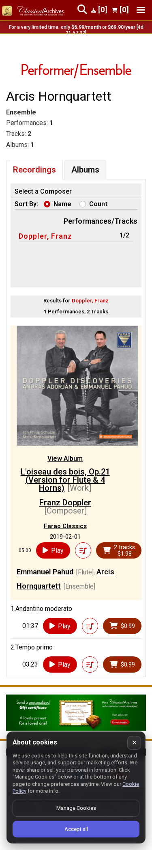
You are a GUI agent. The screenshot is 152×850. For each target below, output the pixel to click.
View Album (65, 458)
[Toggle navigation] (140, 10)
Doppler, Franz (45, 236)
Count (98, 204)
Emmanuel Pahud (45, 571)
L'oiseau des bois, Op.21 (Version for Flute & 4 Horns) (65, 480)
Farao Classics (65, 526)
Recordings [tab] (34, 170)
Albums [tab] (85, 170)
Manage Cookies (76, 808)
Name (62, 204)
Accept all (76, 829)
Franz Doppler (65, 502)
